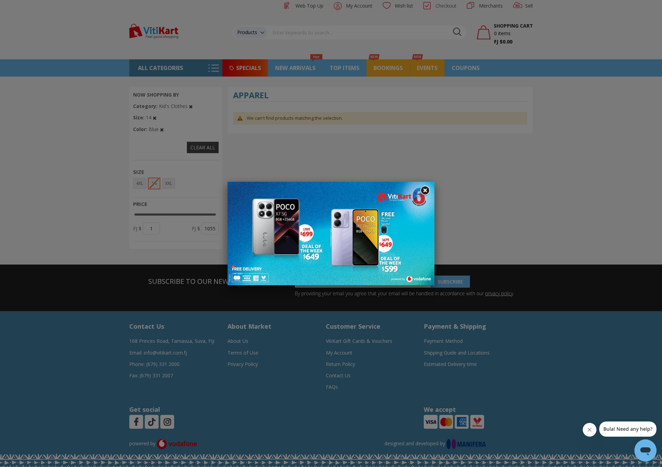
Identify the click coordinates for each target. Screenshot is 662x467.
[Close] (425, 191)
